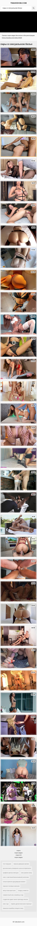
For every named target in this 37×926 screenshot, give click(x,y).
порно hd (18, 855)
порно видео (19, 853)
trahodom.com (18, 3)
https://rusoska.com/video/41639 (12, 38)
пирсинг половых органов (11, 886)
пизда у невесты (23, 890)
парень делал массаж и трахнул (21, 904)
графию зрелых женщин (11, 873)
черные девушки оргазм (21, 864)
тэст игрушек (7, 864)
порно (19, 850)
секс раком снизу (26, 873)
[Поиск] (34, 8)
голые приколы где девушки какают (14, 881)
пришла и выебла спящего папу (13, 908)
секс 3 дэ (5, 904)
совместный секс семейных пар (13, 895)
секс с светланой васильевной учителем (16, 877)
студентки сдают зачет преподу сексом (15, 899)
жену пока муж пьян (9, 890)
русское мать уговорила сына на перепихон (17, 868)
